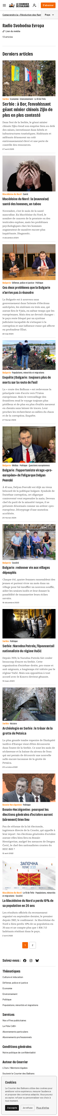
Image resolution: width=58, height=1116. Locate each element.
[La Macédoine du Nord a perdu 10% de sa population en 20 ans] (29, 875)
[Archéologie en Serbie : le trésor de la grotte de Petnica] (29, 704)
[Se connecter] (35, 5)
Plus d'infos (42, 1108)
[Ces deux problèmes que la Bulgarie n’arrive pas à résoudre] (29, 262)
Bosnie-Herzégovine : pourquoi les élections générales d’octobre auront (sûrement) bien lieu (27, 814)
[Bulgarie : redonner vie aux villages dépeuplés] (29, 542)
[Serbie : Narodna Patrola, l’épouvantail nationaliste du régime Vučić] (29, 623)
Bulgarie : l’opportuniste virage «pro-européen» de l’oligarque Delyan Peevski (27, 475)
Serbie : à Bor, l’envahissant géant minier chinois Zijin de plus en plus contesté (27, 109)
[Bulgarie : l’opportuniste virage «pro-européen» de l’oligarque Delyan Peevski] (29, 444)
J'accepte (12, 1108)
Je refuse (27, 1108)
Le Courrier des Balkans (22, 5)
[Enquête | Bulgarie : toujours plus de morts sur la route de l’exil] (29, 355)
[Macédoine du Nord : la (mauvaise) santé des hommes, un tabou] (29, 173)
